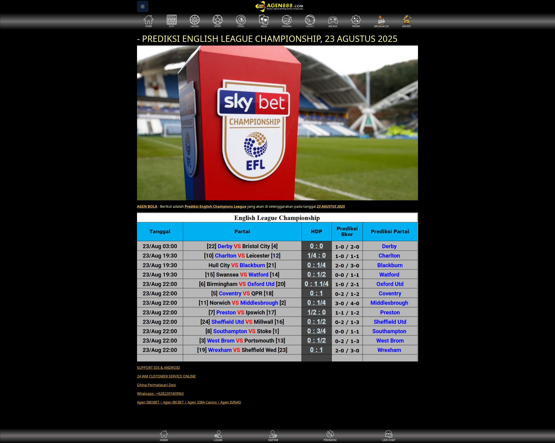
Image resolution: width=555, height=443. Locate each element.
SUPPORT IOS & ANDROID (158, 367)
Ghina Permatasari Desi (156, 385)
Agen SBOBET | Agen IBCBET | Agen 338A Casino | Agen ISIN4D (189, 402)
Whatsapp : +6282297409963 (160, 393)
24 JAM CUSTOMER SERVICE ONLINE (166, 376)
